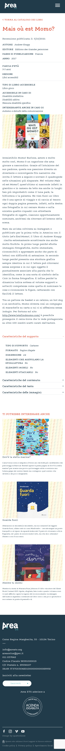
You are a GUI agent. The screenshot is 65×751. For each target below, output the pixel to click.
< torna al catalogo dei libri (22, 20)
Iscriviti (16, 683)
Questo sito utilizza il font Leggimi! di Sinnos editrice (29, 742)
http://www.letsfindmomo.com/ (21, 315)
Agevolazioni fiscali (44, 746)
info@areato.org (12, 649)
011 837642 (9, 657)
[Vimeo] (16, 732)
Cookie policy (8, 746)
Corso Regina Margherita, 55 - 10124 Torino (28, 639)
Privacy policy (25, 746)
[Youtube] (22, 732)
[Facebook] (4, 732)
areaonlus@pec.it (12, 653)
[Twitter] (10, 732)
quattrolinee (19, 736)
